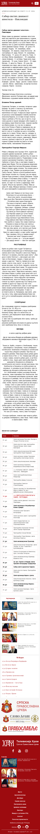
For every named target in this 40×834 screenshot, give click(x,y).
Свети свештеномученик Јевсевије (24, 461)
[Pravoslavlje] (20, 729)
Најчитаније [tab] (29, 598)
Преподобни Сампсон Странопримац (20, 484)
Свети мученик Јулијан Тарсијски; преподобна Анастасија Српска (24, 457)
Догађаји (20, 798)
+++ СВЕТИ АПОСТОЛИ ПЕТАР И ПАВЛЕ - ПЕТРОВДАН (24, 496)
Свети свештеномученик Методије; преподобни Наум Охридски (24, 452)
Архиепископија (20, 795)
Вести (20, 792)
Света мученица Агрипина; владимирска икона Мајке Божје (23, 465)
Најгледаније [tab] (10, 598)
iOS (23, 827)
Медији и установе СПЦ (20, 813)
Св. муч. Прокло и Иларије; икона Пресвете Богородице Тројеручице (24, 562)
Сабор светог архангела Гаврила (24, 567)
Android (14, 827)
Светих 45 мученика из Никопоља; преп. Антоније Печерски (24, 552)
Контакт (20, 816)
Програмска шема (20, 804)
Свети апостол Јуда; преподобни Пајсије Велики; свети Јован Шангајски (24, 446)
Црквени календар (20, 807)
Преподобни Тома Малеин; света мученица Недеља (24, 537)
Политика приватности (20, 819)
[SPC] (20, 706)
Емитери (20, 810)
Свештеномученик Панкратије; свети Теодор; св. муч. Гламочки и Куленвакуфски (25, 546)
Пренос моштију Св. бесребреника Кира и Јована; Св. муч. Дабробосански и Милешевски (24, 490)
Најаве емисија (20, 801)
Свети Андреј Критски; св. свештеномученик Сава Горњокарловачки (21, 522)
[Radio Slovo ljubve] (20, 718)
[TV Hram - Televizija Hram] (10, 3)
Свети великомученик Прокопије (23, 541)
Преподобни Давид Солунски (22, 480)
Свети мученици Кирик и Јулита (23, 575)
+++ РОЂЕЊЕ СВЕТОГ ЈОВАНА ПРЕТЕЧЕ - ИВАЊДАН (23, 470)
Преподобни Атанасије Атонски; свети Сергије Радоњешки (23, 528)
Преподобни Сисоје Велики (22, 533)
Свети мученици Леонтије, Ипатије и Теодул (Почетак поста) (25, 440)
